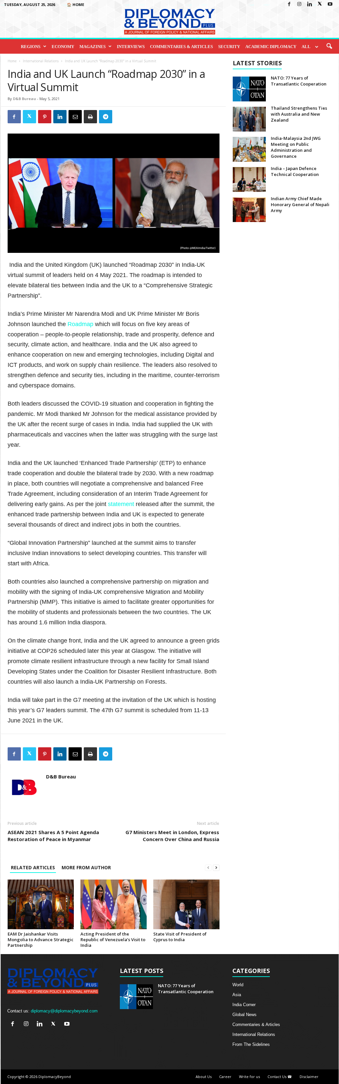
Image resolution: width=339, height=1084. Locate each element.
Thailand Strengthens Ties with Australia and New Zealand (299, 114)
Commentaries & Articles (181, 46)
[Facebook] (289, 4)
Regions (30, 46)
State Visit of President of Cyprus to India (180, 936)
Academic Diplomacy (270, 46)
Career (225, 1076)
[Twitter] (320, 4)
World (237, 984)
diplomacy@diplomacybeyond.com (64, 1010)
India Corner (244, 1004)
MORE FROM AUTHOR (86, 867)
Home (12, 61)
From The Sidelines (251, 1044)
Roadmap (81, 324)
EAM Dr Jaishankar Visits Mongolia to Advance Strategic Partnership (40, 939)
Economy (63, 46)
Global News (244, 1014)
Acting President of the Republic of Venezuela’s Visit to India (112, 939)
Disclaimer (309, 1076)
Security (229, 46)
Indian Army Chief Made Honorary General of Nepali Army (300, 204)
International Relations (41, 61)
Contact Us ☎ (279, 1076)
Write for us (249, 1076)
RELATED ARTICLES (33, 867)
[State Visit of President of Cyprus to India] (186, 904)
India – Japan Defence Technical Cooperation (295, 171)
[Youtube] (330, 4)
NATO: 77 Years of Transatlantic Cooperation (298, 81)
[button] (329, 46)
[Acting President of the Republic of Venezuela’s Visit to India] (113, 904)
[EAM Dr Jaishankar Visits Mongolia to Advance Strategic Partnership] (41, 904)
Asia (236, 994)
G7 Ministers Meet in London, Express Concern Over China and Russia (172, 835)
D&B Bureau (24, 98)
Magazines (92, 46)
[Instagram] (299, 4)
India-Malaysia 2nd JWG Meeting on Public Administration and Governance (296, 147)
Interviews (131, 46)
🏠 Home (75, 4)
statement (122, 504)
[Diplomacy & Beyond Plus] (169, 21)
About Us (204, 1076)
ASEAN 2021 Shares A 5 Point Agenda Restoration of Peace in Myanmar (53, 835)
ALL (306, 46)
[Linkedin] (310, 4)
